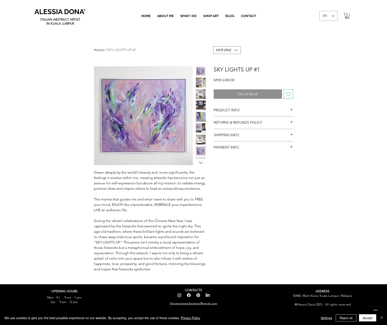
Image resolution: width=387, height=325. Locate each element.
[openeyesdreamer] (179, 295)
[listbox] (227, 50)
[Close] (381, 317)
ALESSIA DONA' (59, 12)
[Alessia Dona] (207, 295)
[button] (211, 16)
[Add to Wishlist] (288, 94)
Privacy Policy (190, 318)
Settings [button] (326, 318)
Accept (367, 318)
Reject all (346, 318)
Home (99, 50)
